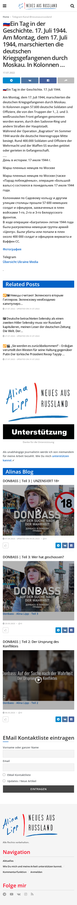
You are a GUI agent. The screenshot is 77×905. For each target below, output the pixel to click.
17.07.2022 (9, 72)
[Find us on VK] (19, 894)
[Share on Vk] (29, 80)
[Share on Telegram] (11, 80)
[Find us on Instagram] (25, 894)
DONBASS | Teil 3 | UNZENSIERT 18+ (31, 481)
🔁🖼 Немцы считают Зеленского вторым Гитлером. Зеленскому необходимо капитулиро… (33, 299)
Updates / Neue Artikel (21, 781)
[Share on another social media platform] (66, 80)
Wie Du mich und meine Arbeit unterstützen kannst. (32, 866)
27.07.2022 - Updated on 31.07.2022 (22, 308)
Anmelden (36, 872)
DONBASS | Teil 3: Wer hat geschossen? (33, 557)
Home (6, 16)
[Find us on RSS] (32, 894)
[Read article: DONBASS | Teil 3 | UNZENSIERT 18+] (38, 510)
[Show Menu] (4, 5)
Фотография (12, 249)
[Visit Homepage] (38, 5)
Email (6, 761)
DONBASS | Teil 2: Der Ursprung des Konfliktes (31, 643)
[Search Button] (72, 5)
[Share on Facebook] (48, 80)
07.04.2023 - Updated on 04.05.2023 (22, 538)
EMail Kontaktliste (19, 775)
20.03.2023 (9, 623)
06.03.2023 (9, 712)
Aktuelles (8, 860)
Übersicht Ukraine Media (20, 262)
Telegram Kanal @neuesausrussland (32, 16)
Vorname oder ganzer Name (21, 747)
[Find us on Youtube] (11, 894)
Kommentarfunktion (15, 872)
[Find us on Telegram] (4, 894)
